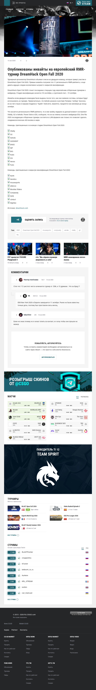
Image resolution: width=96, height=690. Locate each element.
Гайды (28, 648)
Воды (72, 648)
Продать (7, 644)
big (17, 234)
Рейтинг (14, 630)
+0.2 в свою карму (62, 220)
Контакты (23, 630)
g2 (80, 230)
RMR (18, 230)
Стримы (29, 9)
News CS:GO (8, 623)
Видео (72, 644)
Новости (19, 9)
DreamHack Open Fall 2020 (31, 230)
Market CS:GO (23, 623)
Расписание (74, 652)
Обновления (30, 640)
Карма (6, 630)
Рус (87, 548)
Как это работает (9, 648)
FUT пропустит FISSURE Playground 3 (17, 258)
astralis (66, 230)
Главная (9, 9)
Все (77, 397)
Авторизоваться (48, 357)
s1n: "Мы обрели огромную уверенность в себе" (46, 258)
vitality (74, 230)
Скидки (6, 656)
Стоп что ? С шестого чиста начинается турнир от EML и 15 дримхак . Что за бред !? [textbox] (47, 286)
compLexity (57, 230)
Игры (28, 652)
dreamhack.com (22, 208)
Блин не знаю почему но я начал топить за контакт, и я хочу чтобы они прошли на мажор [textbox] (46, 323)
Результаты (84, 397)
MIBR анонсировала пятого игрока (74, 258)
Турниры (40, 9)
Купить (6, 640)
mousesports (47, 230)
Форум (72, 640)
